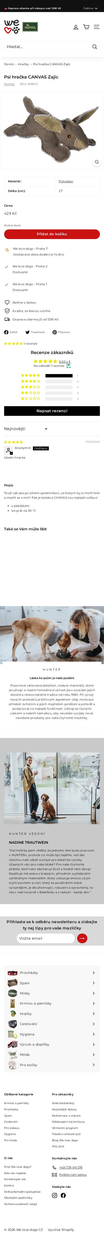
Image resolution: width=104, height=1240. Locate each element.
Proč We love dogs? (17, 1167)
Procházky (11, 1109)
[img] (13, 442)
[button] (14, 343)
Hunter (9, 84)
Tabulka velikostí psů (66, 1134)
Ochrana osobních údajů (20, 1204)
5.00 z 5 (64, 361)
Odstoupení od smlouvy (68, 1121)
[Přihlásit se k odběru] (82, 938)
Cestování (11, 1121)
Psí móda (10, 1140)
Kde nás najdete (15, 1173)
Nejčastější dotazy (64, 1109)
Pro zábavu (11, 1128)
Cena (8, 205)
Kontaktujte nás (15, 1179)
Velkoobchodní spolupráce (22, 1191)
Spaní (8, 1115)
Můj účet (58, 1146)
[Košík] (86, 27)
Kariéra (9, 1185)
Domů (9, 64)
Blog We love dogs (65, 1140)
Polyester (66, 181)
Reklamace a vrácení (66, 1115)
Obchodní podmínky (18, 1197)
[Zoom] (96, 161)
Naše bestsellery (63, 1103)
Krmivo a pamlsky (16, 1103)
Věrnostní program (65, 1128)
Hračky (23, 64)
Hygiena (10, 1134)
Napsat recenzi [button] (52, 411)
